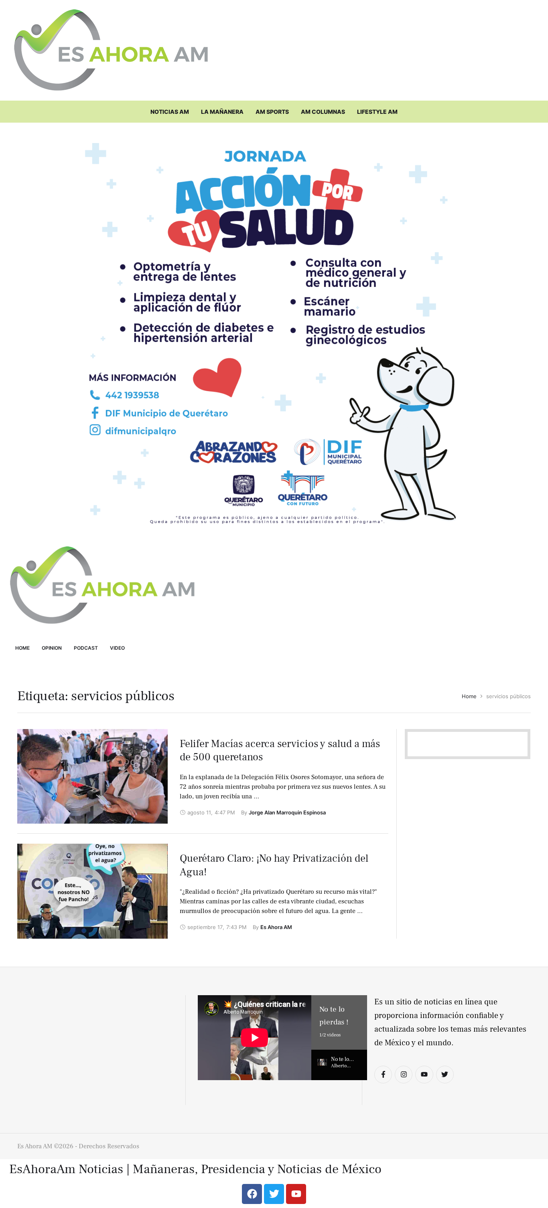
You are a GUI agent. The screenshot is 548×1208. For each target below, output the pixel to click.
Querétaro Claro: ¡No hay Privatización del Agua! (274, 865)
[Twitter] (445, 1074)
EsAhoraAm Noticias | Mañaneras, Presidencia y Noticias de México (195, 1169)
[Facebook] (252, 1194)
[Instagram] (403, 1074)
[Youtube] (424, 1074)
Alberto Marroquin (342, 1069)
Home (469, 696)
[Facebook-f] (383, 1074)
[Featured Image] (92, 776)
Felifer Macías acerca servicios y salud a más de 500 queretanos (280, 750)
